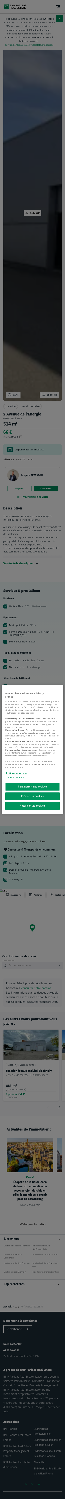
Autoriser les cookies (32, 806)
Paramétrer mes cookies (32, 786)
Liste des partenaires (16, 777)
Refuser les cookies (32, 796)
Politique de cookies (16, 772)
